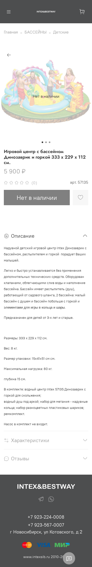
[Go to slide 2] (46, 142)
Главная (11, 32)
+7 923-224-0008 (46, 517)
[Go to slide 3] (49, 142)
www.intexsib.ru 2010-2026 (46, 556)
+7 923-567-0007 (46, 525)
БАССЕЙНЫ (36, 32)
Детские (61, 32)
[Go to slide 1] (42, 142)
